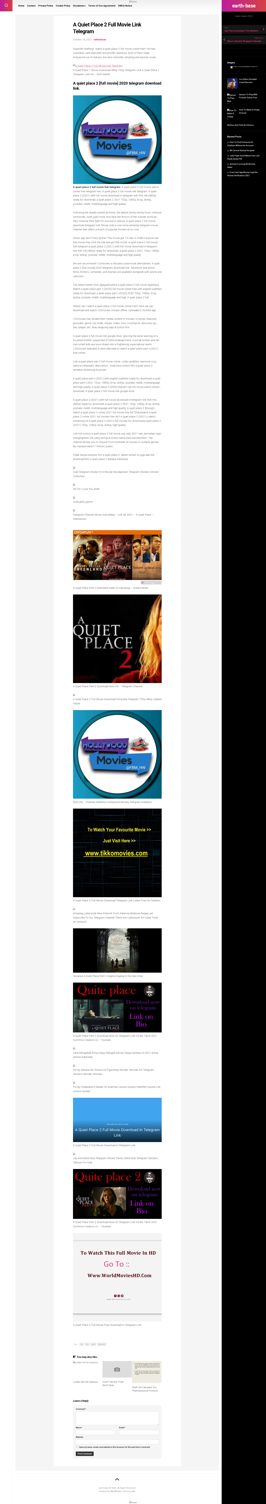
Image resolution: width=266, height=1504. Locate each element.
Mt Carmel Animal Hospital (242, 150)
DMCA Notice (125, 5)
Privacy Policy (45, 5)
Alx (133, 1491)
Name (79, 1427)
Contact (31, 5)
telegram (102, 1344)
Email (122, 1427)
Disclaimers (79, 5)
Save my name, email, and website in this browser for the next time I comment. (114, 1447)
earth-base (244, 6)
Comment (81, 1409)
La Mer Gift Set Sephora (85, 1382)
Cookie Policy (63, 5)
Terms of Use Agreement (101, 5)
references (100, 39)
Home (21, 5)
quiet (93, 1344)
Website (79, 1437)
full (81, 1344)
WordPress (116, 1491)
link (87, 1344)
